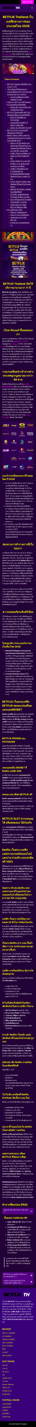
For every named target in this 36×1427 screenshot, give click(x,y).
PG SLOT (5, 1372)
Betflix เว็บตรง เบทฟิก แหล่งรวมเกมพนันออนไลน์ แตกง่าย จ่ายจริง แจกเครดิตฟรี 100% (18, 138)
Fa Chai (5, 1381)
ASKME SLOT (7, 1391)
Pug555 (25, 341)
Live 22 (5, 1368)
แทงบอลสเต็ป (6, 1404)
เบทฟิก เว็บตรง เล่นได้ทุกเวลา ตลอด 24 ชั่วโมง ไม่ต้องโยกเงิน (20, 156)
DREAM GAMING (8, 1339)
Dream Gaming (7, 1384)
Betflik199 (17, 341)
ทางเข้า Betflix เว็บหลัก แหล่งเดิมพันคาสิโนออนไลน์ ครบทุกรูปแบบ (20, 184)
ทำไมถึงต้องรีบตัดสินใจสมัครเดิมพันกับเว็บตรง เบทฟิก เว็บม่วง (20, 176)
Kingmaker (6, 1394)
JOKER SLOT (7, 1378)
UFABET (5, 1410)
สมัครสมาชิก (27, 2)
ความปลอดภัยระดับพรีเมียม (16, 105)
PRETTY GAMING (8, 1333)
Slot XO (5, 1365)
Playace (14, 344)
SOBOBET (6, 1414)
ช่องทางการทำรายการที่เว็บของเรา (19, 102)
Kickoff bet (6, 1417)
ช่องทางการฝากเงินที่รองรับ (19, 215)
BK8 (3, 346)
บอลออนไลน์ (6, 1407)
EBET (4, 1349)
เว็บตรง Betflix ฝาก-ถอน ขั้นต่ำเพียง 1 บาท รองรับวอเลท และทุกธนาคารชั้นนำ (20, 163)
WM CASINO (7, 1355)
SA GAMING (6, 1336)
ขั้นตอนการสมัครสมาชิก (18, 212)
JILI (3, 1375)
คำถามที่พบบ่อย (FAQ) (14, 210)
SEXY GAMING (7, 1346)
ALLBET (5, 1352)
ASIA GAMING (7, 1343)
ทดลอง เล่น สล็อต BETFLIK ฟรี (20, 128)
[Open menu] (32, 7)
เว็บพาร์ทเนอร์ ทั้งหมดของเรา (17, 89)
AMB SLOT (6, 1388)
